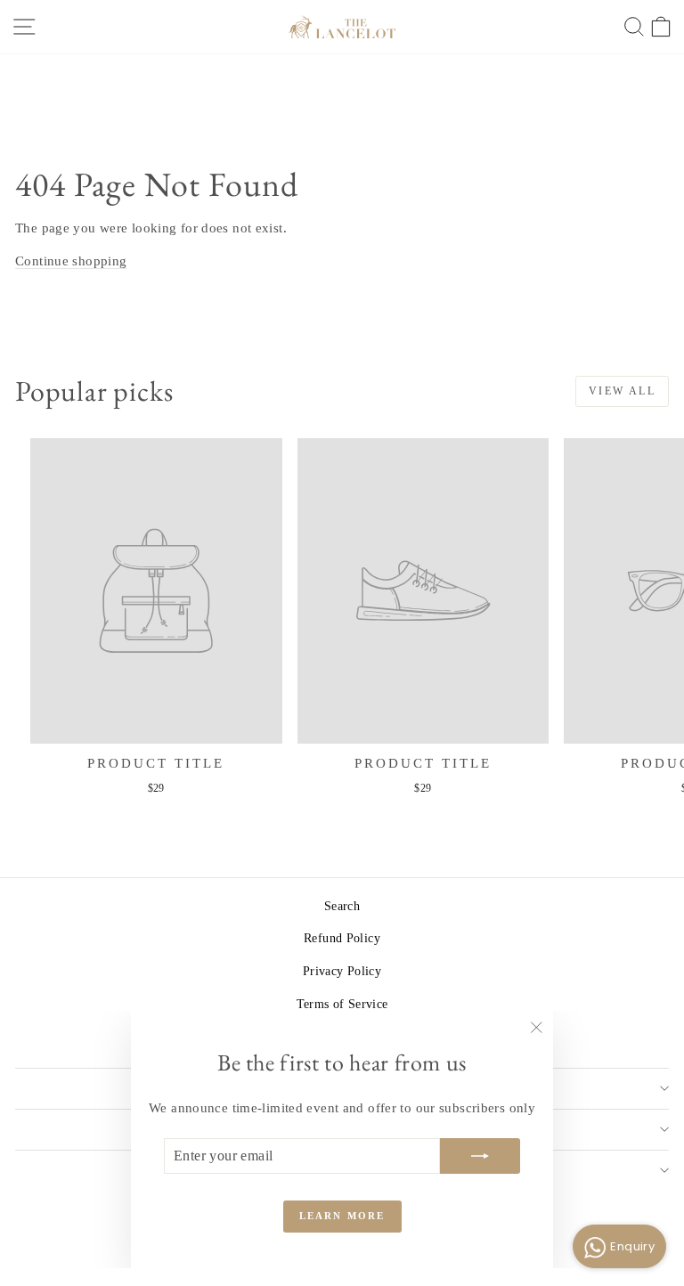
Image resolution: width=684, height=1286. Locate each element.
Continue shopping (70, 261)
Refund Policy (342, 938)
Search (342, 906)
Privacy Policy (342, 971)
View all (622, 391)
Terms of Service (342, 1004)
